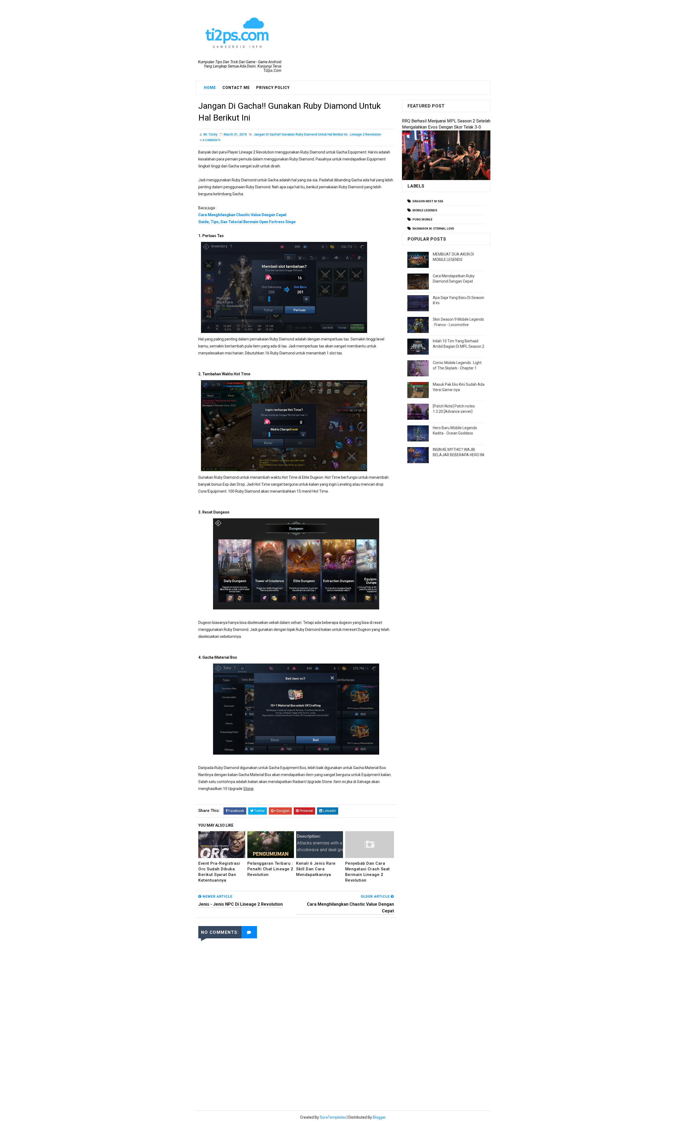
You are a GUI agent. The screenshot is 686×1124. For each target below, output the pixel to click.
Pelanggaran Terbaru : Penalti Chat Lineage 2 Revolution (270, 869)
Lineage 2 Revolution (365, 134)
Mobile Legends (424, 210)
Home (210, 87)
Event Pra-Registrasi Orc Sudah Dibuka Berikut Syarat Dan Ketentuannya (219, 872)
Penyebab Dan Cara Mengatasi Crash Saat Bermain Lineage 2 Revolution (367, 872)
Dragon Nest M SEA (427, 201)
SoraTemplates (333, 1117)
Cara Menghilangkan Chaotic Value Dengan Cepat (242, 215)
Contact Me (236, 87)
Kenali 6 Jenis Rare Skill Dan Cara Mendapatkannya (316, 869)
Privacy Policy (273, 87)
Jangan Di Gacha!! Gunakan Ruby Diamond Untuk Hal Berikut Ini (301, 134)
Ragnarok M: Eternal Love (433, 228)
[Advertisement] (296, 1054)
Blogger (379, 1117)
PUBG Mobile (422, 219)
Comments (212, 140)
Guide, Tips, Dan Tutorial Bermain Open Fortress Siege (247, 222)
